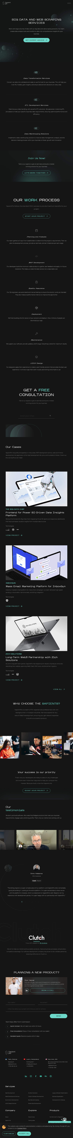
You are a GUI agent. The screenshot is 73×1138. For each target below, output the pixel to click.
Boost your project (35, 790)
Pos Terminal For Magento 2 (56, 1117)
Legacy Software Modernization (60, 1093)
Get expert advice (35, 40)
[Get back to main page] (6, 3)
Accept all (24, 1133)
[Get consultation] (50, 416)
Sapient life (8, 1120)
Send (58, 1016)
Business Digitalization (57, 1096)
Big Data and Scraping (33, 1100)
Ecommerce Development (11, 1100)
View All (57, 689)
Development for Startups (58, 1100)
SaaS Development (10, 1093)
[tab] (22, 901)
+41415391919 (29, 1066)
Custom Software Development (36, 1096)
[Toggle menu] (69, 3)
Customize (9, 1134)
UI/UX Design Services (10, 1103)
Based (39, 881)
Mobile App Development (34, 1103)
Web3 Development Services (12, 1096)
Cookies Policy (21, 1128)
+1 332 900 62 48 (12, 1066)
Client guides (31, 1120)
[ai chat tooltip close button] (69, 1122)
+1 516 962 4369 (52, 1067)
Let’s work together (35, 173)
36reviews (43, 943)
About (6, 1117)
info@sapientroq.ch (31, 1064)
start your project (35, 216)
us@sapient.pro (52, 1065)
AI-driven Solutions (32, 1093)
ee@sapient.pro (12, 1064)
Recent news (31, 1117)
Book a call (48, 990)
